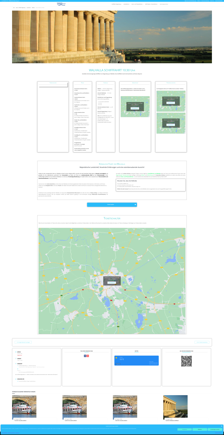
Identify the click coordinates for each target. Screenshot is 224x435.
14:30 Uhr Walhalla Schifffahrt (172, 420)
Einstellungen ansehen (214, 429)
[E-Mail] (88, 356)
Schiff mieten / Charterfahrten (151, 4)
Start (14, 7)
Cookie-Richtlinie (4, 432)
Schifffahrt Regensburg (116, 4)
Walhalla (33, 7)
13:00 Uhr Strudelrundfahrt (121, 420)
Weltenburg (149, 175)
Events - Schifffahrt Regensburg (20, 7)
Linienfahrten (126, 4)
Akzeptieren (184, 429)
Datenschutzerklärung (11, 432)
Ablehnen (200, 429)
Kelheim (143, 175)
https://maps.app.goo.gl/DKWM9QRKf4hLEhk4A (26, 372)
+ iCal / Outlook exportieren (202, 342)
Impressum (17, 432)
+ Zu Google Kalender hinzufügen (23, 342)
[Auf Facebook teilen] (85, 356)
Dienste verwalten (218, 432)
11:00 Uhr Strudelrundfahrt (20, 420)
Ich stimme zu (135, 108)
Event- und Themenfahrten (137, 4)
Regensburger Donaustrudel (122, 175)
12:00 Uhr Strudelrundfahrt (71, 420)
